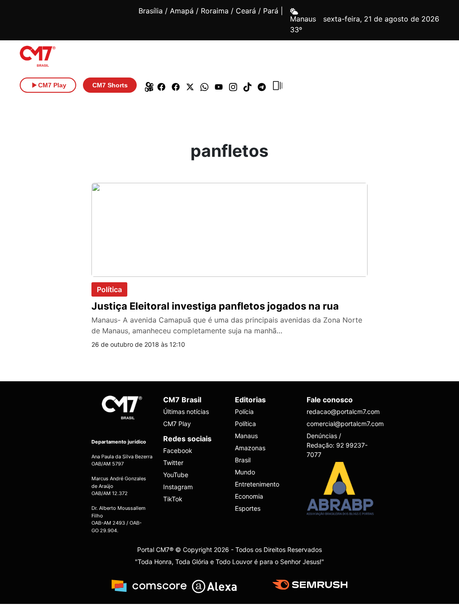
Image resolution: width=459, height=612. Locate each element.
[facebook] (161, 85)
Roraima (215, 10)
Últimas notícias (186, 411)
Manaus (246, 436)
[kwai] (147, 85)
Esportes (247, 508)
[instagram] (233, 85)
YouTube (175, 474)
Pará (270, 10)
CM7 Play (177, 423)
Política (109, 289)
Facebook (177, 450)
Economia (249, 496)
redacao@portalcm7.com (337, 411)
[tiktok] (247, 85)
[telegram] (262, 85)
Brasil (243, 460)
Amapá (182, 10)
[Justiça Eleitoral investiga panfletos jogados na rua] (229, 228)
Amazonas (250, 448)
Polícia (244, 411)
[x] (190, 85)
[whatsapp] (204, 85)
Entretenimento (257, 484)
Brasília (151, 10)
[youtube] (219, 85)
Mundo (245, 472)
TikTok (172, 499)
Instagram (178, 487)
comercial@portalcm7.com (337, 423)
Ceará (246, 10)
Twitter (173, 462)
